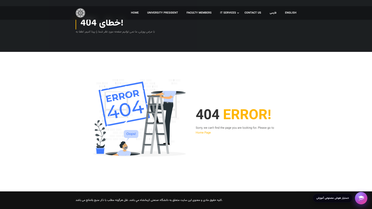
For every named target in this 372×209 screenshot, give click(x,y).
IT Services (228, 13)
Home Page (203, 133)
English (290, 13)
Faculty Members (199, 13)
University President (162, 13)
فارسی (273, 13)
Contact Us (253, 13)
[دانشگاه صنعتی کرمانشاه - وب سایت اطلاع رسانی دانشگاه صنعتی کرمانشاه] (90, 13)
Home (135, 13)
